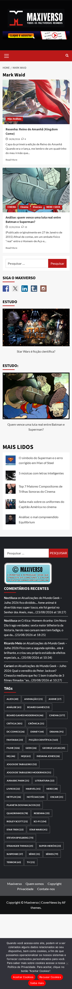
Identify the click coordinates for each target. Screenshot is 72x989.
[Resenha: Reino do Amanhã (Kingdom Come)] (36, 102)
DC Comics (16, 731)
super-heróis (50, 845)
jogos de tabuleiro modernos (29, 772)
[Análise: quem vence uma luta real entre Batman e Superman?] (36, 190)
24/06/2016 (14, 139)
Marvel (33, 788)
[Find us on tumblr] (34, 288)
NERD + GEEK (53, 207)
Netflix (14, 796)
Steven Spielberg (20, 837)
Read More (11, 159)
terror (14, 862)
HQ (11, 756)
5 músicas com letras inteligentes (41, 473)
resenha (42, 813)
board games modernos (25, 715)
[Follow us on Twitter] (15, 288)
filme (13, 747)
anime (55, 698)
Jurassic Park (18, 780)
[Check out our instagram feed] (43, 288)
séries (52, 853)
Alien (12, 698)
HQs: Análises (14, 119)
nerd (52, 788)
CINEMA (11, 207)
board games (38, 707)
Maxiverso (14, 884)
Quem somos (35, 884)
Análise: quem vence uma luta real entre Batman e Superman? (33, 219)
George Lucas (53, 747)
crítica (14, 723)
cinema (57, 715)
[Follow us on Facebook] (6, 288)
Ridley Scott (17, 821)
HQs (26, 756)
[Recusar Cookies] (67, 964)
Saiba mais (37, 983)
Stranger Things (20, 845)
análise (14, 707)
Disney (37, 731)
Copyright (55, 884)
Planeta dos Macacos (23, 805)
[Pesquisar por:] (27, 263)
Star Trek (15, 829)
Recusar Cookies (50, 977)
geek (31, 747)
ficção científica (43, 739)
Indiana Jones (48, 756)
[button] (7, 55)
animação (33, 698)
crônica (36, 723)
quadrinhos (17, 813)
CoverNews (49, 902)
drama (57, 731)
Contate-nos (46, 889)
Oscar (56, 796)
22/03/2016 (14, 227)
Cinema (24, 207)
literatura (44, 780)
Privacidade (25, 889)
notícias (35, 796)
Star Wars (38, 829)
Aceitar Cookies (23, 977)
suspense (15, 853)
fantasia (15, 739)
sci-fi (40, 821)
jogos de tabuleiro (22, 764)
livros (13, 788)
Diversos (37, 207)
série (34, 853)
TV (31, 862)
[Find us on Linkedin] (24, 288)
